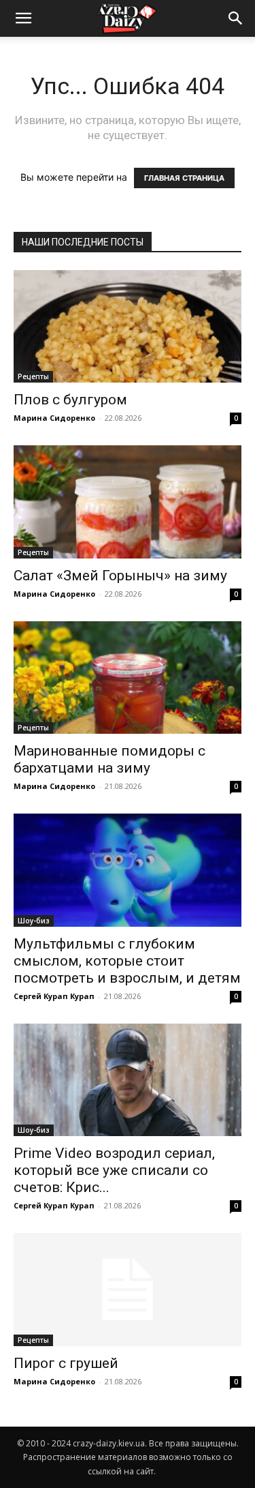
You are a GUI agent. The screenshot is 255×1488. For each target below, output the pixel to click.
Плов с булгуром (70, 399)
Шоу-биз (34, 920)
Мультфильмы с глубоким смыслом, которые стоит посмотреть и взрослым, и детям (127, 961)
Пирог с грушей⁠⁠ (66, 1363)
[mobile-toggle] (23, 18)
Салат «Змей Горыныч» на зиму (120, 575)
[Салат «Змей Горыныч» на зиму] (127, 501)
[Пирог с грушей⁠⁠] (127, 1289)
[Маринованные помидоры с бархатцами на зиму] (127, 677)
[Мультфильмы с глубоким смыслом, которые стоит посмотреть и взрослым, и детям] (127, 870)
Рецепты (33, 376)
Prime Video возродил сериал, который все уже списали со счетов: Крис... (114, 1170)
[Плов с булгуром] (127, 326)
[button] (236, 18)
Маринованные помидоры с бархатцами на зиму (109, 759)
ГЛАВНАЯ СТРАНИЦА (184, 178)
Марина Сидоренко (54, 418)
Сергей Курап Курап (54, 996)
